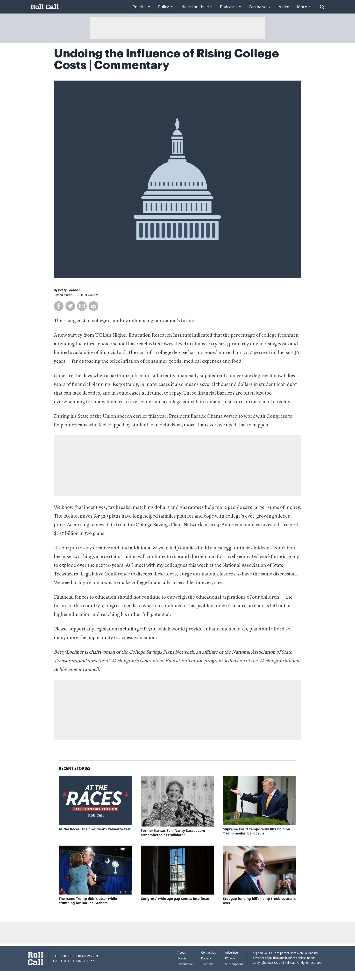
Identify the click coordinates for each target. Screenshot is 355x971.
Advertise (231, 952)
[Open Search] (322, 6)
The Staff (207, 964)
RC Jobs (230, 958)
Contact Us (208, 952)
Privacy (206, 958)
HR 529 (147, 629)
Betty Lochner (69, 290)
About (181, 952)
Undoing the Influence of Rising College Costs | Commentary (166, 59)
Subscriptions (234, 964)
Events (182, 958)
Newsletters (186, 964)
